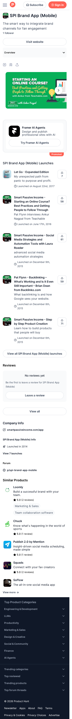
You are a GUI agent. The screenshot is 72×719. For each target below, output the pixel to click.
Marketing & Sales (27, 506)
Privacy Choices (37, 715)
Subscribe (36, 5)
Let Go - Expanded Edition (31, 172)
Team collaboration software (34, 512)
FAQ (40, 708)
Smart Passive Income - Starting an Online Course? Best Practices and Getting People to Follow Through (32, 204)
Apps (22, 708)
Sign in (59, 5)
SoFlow (18, 580)
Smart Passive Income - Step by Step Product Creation (33, 321)
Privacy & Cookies (14, 715)
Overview (9, 52)
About (31, 708)
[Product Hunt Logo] (12, 5)
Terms (48, 708)
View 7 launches (12, 453)
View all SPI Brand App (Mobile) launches (34, 353)
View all (35, 411)
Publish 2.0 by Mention (28, 541)
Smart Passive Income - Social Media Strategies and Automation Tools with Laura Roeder (34, 242)
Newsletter (10, 708)
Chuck (17, 521)
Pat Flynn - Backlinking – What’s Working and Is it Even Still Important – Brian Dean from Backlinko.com (33, 284)
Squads (18, 562)
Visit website (34, 42)
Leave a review (35, 395)
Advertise (54, 715)
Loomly (18, 487)
